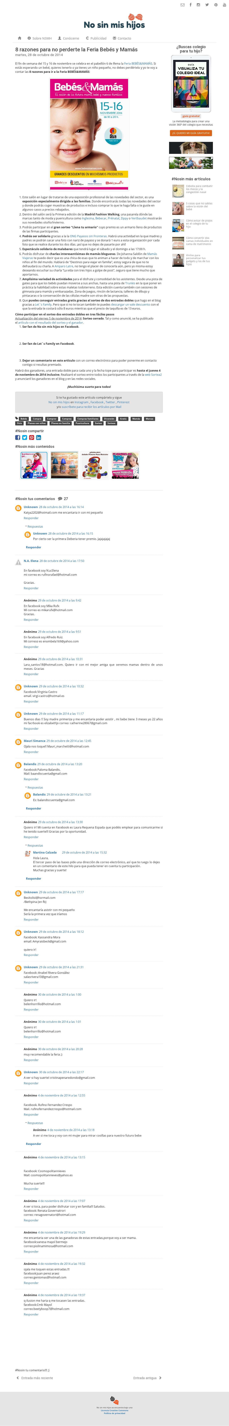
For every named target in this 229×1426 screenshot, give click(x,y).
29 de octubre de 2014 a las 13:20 (59, 764)
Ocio (19, 423)
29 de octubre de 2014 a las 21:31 (61, 967)
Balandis (30, 764)
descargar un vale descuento (130, 304)
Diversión (109, 418)
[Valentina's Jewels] (191, 148)
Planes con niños (36, 423)
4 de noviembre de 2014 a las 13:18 (70, 1130)
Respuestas (35, 526)
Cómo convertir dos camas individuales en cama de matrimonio (199, 241)
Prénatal (113, 218)
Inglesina (88, 218)
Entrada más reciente (37, 1378)
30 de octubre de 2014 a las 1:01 (59, 1022)
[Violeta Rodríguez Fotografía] (191, 163)
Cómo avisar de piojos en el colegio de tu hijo (199, 223)
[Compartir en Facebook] (18, 438)
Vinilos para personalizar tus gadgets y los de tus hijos (198, 259)
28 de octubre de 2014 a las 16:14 (61, 507)
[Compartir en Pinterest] (32, 438)
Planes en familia (60, 423)
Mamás (136, 418)
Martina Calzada (45, 852)
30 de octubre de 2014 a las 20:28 (60, 1049)
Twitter (111, 402)
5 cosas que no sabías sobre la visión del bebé (199, 206)
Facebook (97, 402)
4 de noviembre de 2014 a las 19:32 (61, 1264)
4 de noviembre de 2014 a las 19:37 (61, 1295)
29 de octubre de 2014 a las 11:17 (61, 714)
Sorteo (98, 423)
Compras (67, 418)
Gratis (123, 418)
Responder (31, 518)
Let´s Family (43, 304)
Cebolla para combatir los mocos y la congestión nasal (199, 189)
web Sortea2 (153, 375)
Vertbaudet (139, 218)
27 (65, 499)
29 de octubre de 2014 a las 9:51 (59, 632)
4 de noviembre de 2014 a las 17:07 (61, 1201)
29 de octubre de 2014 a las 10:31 (60, 659)
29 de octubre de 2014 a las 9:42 (59, 600)
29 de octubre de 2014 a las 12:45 (69, 741)
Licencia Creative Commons (114, 1410)
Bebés (24, 418)
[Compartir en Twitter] (25, 438)
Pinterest (123, 402)
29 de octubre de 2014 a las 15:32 (84, 852)
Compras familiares (88, 418)
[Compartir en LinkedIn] (39, 438)
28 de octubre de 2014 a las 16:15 (70, 533)
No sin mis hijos (59, 402)
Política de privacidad (114, 1413)
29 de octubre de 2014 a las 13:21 (69, 794)
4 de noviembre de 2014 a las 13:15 (61, 1157)
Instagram (82, 402)
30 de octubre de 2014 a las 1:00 (59, 994)
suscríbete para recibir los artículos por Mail (91, 407)
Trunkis (130, 283)
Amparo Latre (64, 266)
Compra (37, 418)
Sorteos (111, 423)
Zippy (124, 218)
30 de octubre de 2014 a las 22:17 (61, 1072)
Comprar (52, 418)
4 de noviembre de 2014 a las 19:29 (61, 1232)
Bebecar (100, 218)
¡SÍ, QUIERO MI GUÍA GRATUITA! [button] (191, 133)
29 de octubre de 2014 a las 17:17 (61, 892)
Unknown (31, 507)
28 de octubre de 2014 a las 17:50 (62, 561)
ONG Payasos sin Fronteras (88, 236)
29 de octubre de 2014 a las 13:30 (60, 822)
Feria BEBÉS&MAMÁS (138, 63)
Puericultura (82, 423)
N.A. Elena (31, 561)
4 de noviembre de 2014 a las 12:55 (61, 1095)
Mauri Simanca (34, 741)
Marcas (149, 418)
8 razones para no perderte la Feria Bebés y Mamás (76, 49)
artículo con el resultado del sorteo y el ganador (50, 323)
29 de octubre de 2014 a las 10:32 (61, 686)
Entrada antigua (145, 1378)
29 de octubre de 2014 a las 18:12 (61, 932)
